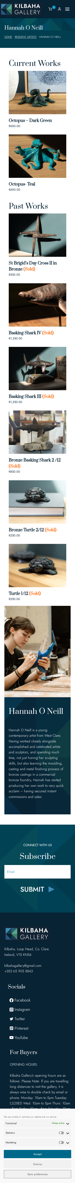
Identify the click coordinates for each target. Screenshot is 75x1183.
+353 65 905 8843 (18, 971)
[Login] (60, 9)
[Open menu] (69, 9)
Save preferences (37, 1174)
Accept (37, 1154)
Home (8, 37)
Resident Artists (25, 37)
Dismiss (37, 1164)
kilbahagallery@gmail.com (22, 965)
